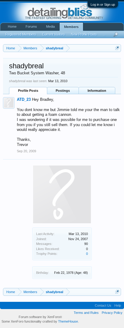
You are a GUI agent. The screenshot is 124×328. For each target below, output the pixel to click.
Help (117, 305)
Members (71, 27)
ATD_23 (24, 99)
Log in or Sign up (103, 4)
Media (50, 26)
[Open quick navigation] (117, 48)
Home (12, 26)
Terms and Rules (86, 312)
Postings (63, 90)
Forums (31, 26)
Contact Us (103, 305)
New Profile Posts (84, 34)
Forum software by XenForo (40, 317)
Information (97, 90)
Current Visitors (53, 34)
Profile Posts (28, 90)
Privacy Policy (112, 312)
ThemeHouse (68, 321)
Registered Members (20, 34)
